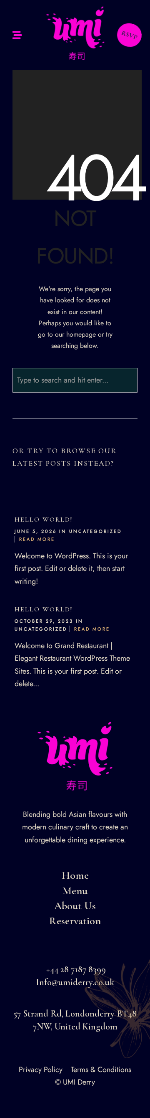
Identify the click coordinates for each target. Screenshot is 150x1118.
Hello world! (43, 519)
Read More (37, 539)
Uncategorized (95, 531)
